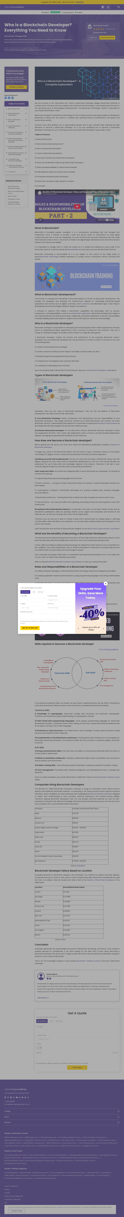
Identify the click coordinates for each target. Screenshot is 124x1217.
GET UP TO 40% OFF (30, 628)
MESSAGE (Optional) (26, 612)
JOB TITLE (50, 604)
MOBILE (22, 604)
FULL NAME (23, 596)
